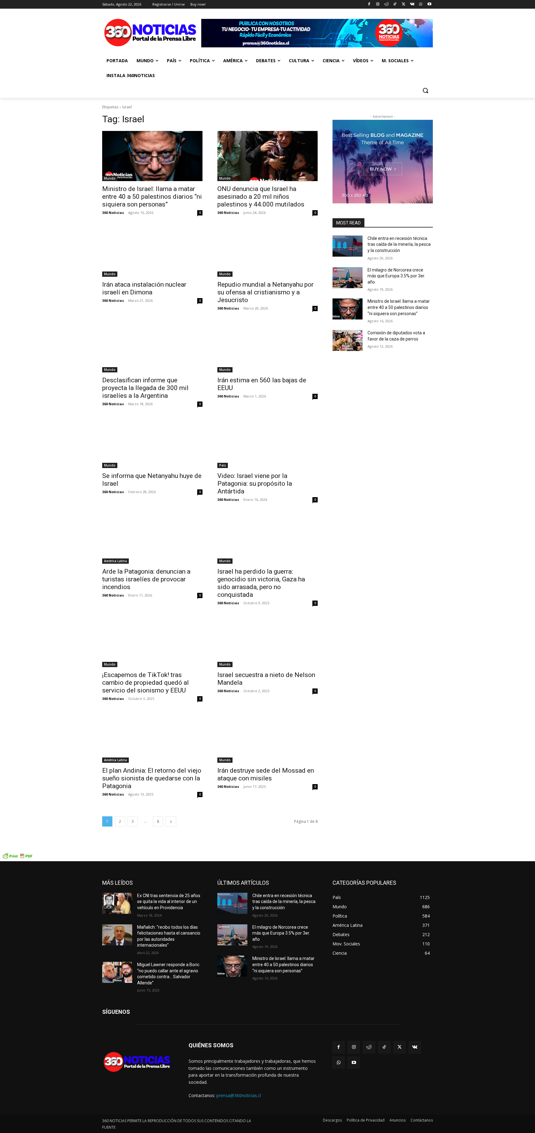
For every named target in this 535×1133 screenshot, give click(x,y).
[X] (403, 4)
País (222, 465)
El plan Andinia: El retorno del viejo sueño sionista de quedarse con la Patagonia (151, 778)
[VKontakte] (412, 4)
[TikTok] (394, 4)
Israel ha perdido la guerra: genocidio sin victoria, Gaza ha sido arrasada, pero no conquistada (261, 583)
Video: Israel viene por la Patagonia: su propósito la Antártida (254, 483)
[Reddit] (386, 4)
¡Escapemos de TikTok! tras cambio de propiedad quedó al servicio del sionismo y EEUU (145, 682)
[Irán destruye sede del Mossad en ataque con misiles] (267, 738)
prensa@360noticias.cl (238, 1095)
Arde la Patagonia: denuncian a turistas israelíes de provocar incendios (146, 579)
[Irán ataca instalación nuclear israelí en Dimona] (152, 252)
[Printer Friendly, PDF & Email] (17, 858)
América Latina (115, 561)
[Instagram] (377, 4)
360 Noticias (113, 212)
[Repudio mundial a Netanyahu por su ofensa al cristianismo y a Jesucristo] (267, 252)
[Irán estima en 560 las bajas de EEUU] (267, 347)
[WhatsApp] (420, 4)
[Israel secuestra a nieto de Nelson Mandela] (267, 642)
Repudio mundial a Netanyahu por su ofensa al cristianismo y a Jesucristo (265, 292)
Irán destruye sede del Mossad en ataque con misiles (265, 774)
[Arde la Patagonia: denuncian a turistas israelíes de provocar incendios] (152, 539)
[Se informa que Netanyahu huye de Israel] (152, 443)
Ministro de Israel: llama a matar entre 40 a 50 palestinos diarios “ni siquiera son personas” (152, 196)
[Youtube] (429, 4)
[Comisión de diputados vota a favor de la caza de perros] (348, 340)
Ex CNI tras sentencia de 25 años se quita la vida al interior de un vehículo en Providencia (168, 901)
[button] (425, 90)
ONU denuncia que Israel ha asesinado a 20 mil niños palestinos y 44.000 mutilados (260, 196)
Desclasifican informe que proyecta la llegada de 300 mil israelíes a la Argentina (145, 387)
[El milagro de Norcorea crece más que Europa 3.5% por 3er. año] (348, 277)
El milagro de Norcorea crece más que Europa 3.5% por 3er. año (396, 275)
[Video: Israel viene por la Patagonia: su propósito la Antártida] (267, 443)
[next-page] (171, 821)
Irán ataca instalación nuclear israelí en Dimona (144, 288)
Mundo (109, 178)
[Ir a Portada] (151, 33)
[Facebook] (369, 4)
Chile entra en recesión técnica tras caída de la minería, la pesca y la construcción (399, 244)
